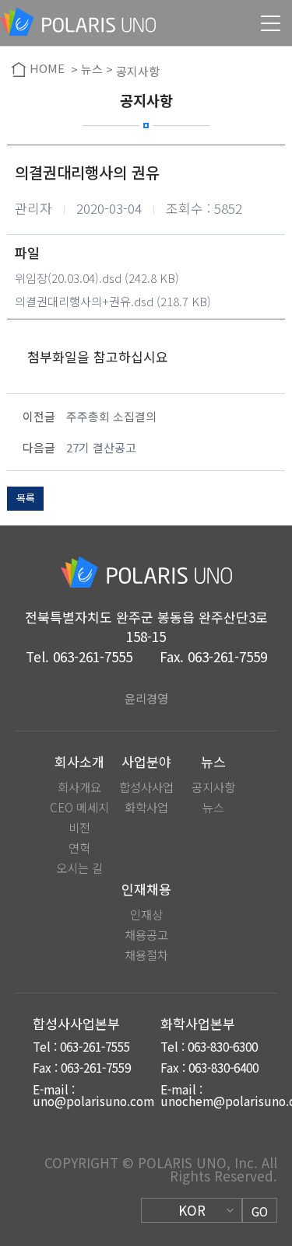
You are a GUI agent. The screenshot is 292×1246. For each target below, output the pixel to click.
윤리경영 (146, 698)
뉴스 (213, 807)
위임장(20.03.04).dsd (68, 278)
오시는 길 (79, 868)
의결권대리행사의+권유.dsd (84, 301)
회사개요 (79, 787)
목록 (25, 497)
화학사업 (146, 807)
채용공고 (146, 935)
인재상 (146, 914)
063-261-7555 (92, 656)
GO (260, 1211)
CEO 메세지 (79, 807)
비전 (79, 827)
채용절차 (146, 955)
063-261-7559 (227, 656)
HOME (47, 69)
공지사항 (213, 787)
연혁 (79, 847)
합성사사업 (146, 787)
